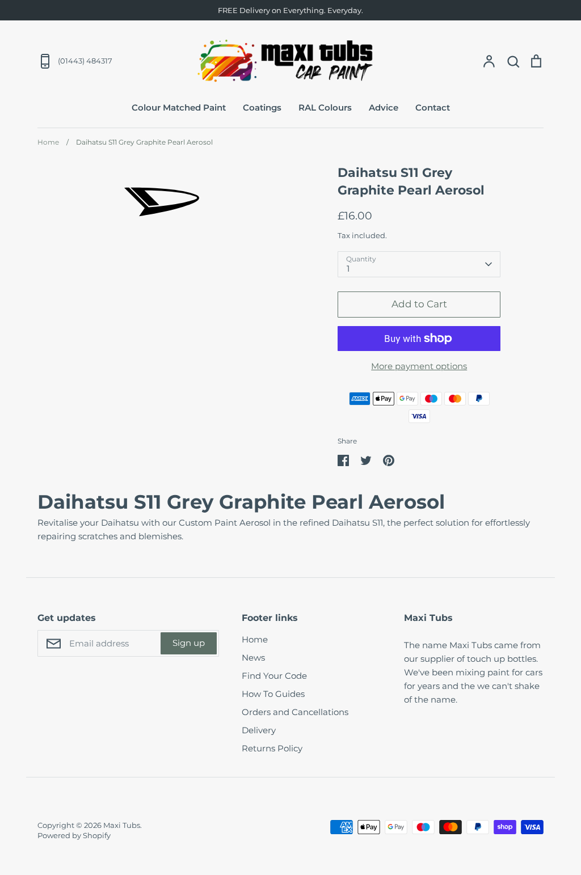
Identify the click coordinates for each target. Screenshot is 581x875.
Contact (432, 107)
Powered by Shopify (74, 835)
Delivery (259, 730)
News (253, 657)
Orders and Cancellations (295, 712)
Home (255, 639)
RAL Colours (325, 107)
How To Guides (273, 693)
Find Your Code (274, 675)
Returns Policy (272, 748)
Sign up (188, 642)
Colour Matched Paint (179, 107)
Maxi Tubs (121, 825)
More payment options (419, 366)
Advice (383, 107)
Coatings (262, 107)
